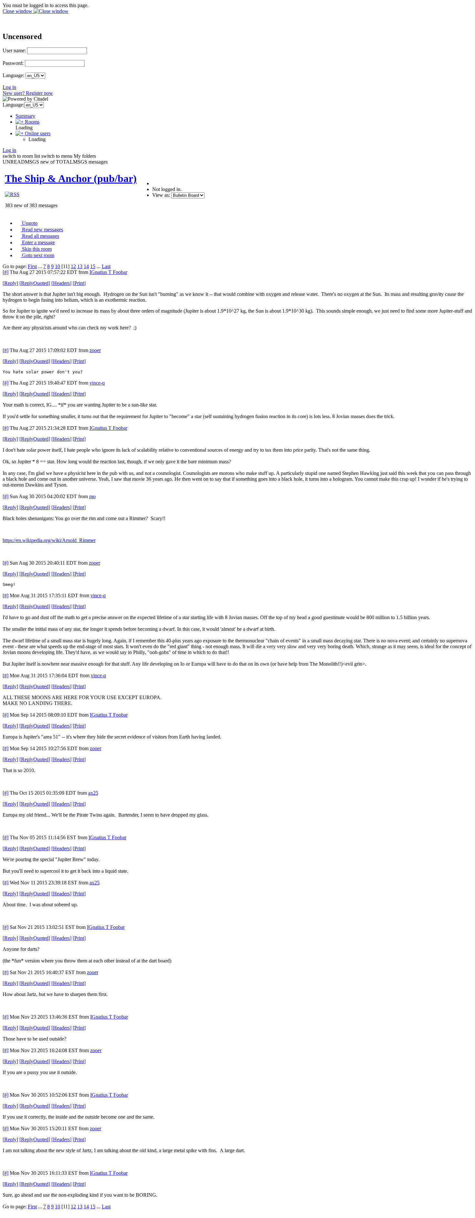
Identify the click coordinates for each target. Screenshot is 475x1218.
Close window (18, 11)
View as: (161, 195)
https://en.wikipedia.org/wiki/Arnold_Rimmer (49, 540)
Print (79, 283)
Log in (9, 87)
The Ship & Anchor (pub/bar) (71, 178)
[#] (5, 272)
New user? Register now (28, 93)
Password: (13, 63)
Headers (61, 283)
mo (92, 496)
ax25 (93, 793)
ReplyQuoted (34, 283)
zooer (95, 350)
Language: (13, 75)
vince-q (97, 383)
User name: (14, 50)
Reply (10, 283)
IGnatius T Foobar (108, 272)
